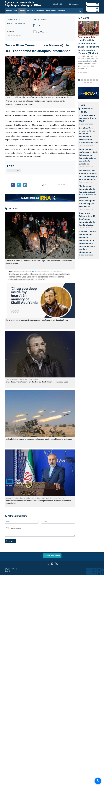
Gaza (10, 170)
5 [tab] (90, 80)
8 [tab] (84, 82)
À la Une (85, 18)
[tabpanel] (88, 47)
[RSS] (56, 563)
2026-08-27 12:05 (87, 255)
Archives (61, 11)
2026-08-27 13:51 (87, 209)
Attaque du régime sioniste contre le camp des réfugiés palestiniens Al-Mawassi (35, 498)
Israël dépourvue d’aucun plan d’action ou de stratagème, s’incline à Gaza (37, 382)
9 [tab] (87, 82)
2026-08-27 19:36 (87, 182)
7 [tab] (96, 80)
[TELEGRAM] (52, 563)
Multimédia (51, 11)
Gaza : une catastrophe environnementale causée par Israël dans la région (37, 320)
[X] (48, 563)
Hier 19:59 (83, 72)
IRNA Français (26, 4)
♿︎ (98, 780)
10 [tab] (91, 82)
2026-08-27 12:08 (87, 228)
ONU (17, 170)
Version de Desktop (52, 556)
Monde (22, 11)
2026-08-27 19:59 (87, 145)
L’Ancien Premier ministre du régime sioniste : (22, 379)
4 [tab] (87, 80)
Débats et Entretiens (35, 11)
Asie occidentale (19, 23)
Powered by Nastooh (11, 570)
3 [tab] (84, 80)
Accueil (9, 11)
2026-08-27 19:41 (87, 167)
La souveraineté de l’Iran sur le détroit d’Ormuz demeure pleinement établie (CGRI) (88, 115)
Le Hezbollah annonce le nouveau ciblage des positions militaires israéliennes (39, 439)
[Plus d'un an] (40, 235)
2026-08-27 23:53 (87, 124)
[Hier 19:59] (88, 28)
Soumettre (10, 541)
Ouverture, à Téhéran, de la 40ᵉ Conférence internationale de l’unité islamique (87, 219)
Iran (15, 11)
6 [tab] (93, 80)
